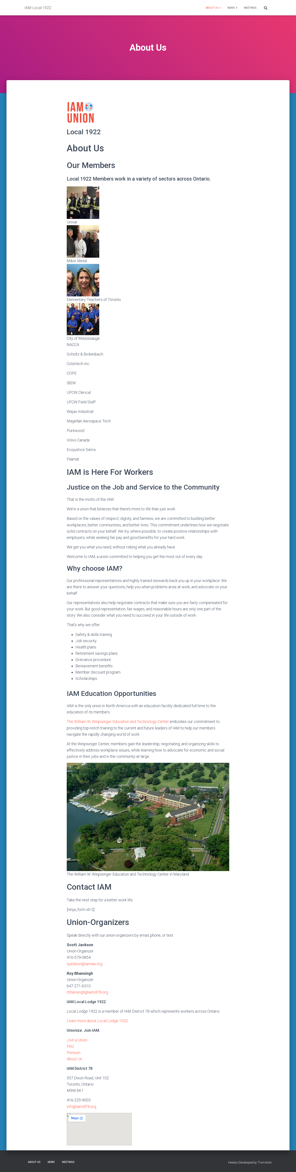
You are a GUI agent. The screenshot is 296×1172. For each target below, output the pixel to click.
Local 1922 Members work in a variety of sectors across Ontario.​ (139, 179)
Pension (73, 1052)
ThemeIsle (264, 1162)
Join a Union (77, 1040)
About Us (212, 7)
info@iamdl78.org (81, 1106)
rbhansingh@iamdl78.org (87, 992)
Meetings (250, 7)
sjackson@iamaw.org (84, 964)
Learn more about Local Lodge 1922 (97, 1020)
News (231, 7)
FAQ (70, 1046)
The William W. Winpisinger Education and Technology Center (118, 721)
